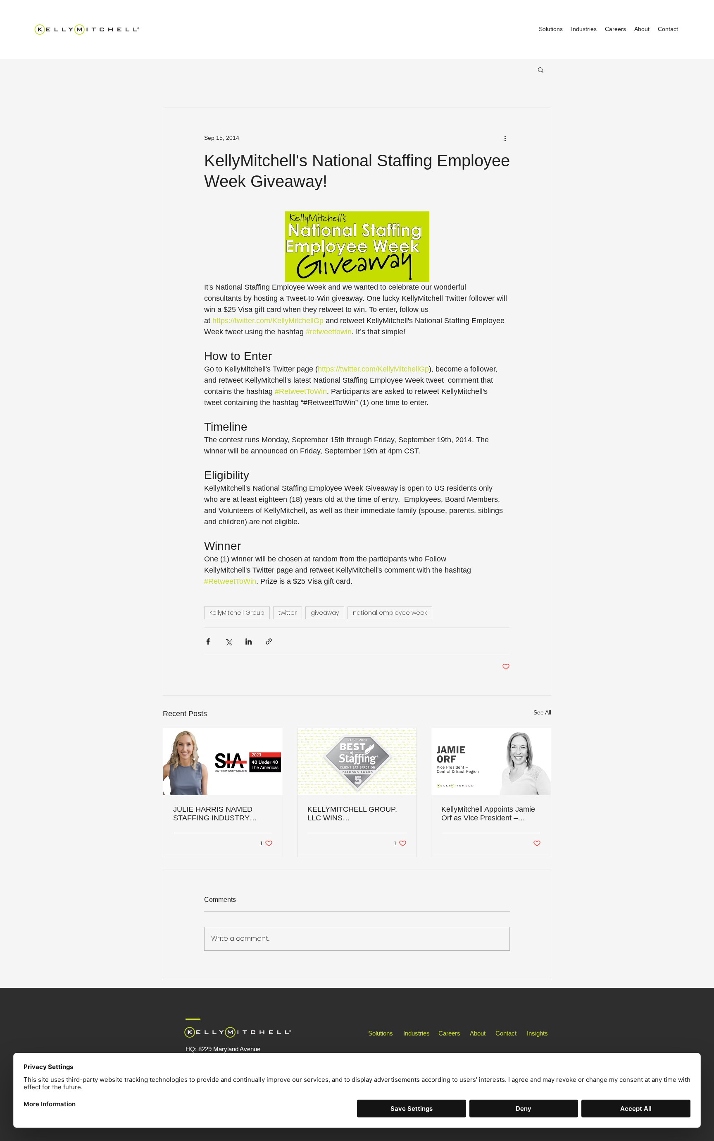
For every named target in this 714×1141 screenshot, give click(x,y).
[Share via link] (269, 641)
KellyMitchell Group (236, 613)
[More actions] (505, 138)
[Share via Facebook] (208, 641)
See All (542, 712)
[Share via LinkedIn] (248, 641)
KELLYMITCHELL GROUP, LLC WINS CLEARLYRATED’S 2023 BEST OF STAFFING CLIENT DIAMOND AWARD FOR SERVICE (356, 813)
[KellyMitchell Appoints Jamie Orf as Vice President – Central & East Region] (491, 761)
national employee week (390, 613)
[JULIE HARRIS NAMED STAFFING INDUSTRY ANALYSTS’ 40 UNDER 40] (223, 761)
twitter (287, 613)
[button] (541, 69)
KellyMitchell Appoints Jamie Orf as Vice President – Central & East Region (488, 813)
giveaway (325, 613)
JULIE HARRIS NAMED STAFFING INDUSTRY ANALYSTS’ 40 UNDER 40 (217, 813)
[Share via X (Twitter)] (228, 641)
